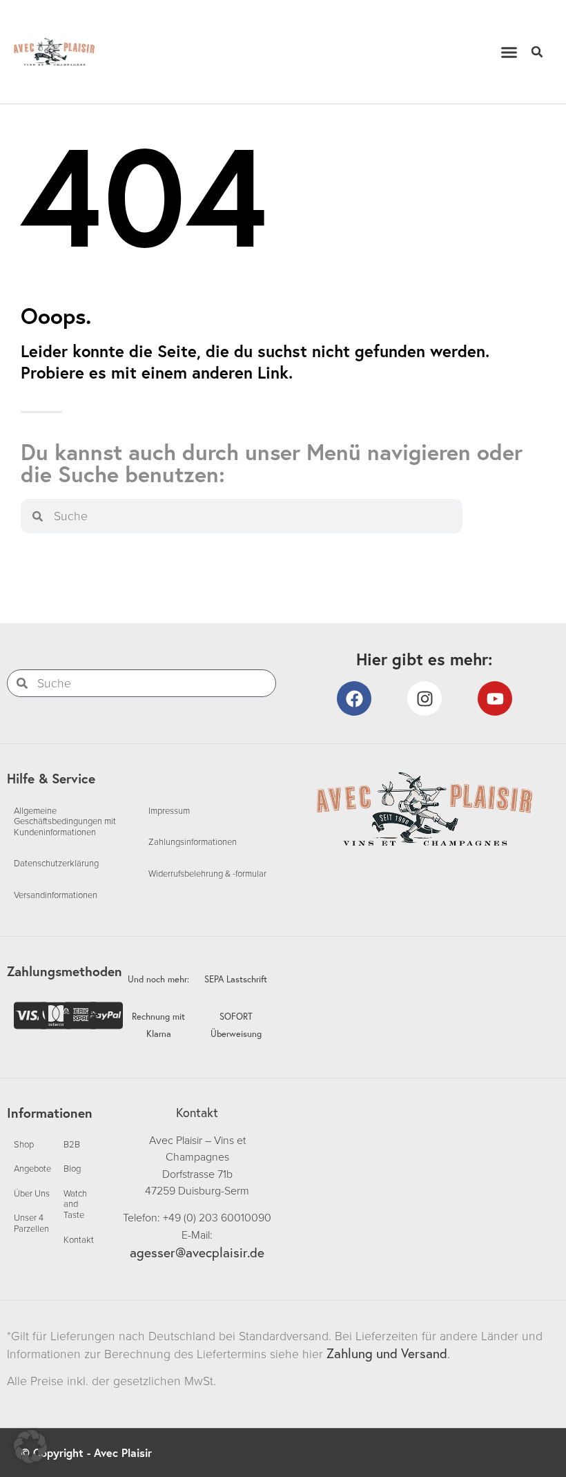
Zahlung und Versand (386, 1353)
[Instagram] (424, 698)
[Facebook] (354, 698)
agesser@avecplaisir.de (197, 1252)
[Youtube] (495, 698)
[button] (509, 52)
